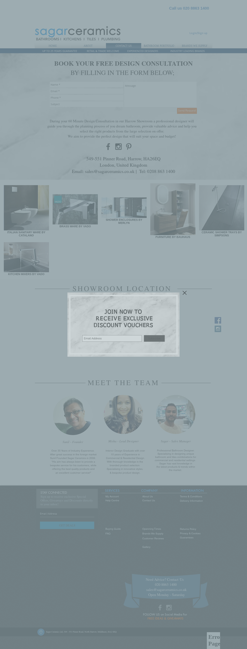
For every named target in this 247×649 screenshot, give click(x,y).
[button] (185, 293)
